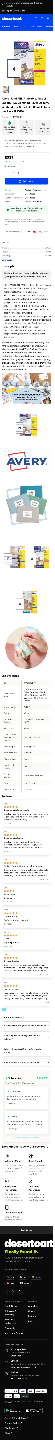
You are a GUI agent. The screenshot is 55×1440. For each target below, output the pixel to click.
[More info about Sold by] (45, 190)
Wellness (6, 27)
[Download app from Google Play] (14, 1410)
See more (7, 259)
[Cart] (48, 18)
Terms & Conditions (16, 1418)
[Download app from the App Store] (33, 1410)
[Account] (42, 18)
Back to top (26, 1230)
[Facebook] (19, 1291)
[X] (13, 1291)
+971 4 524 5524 (19, 1378)
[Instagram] (7, 1291)
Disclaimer (11, 1428)
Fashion (49, 27)
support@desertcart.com (24, 1367)
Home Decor (20, 27)
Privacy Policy (13, 1423)
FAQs (9, 1433)
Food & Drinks (35, 27)
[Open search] (36, 18)
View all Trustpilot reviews (26, 1137)
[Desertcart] (12, 18)
